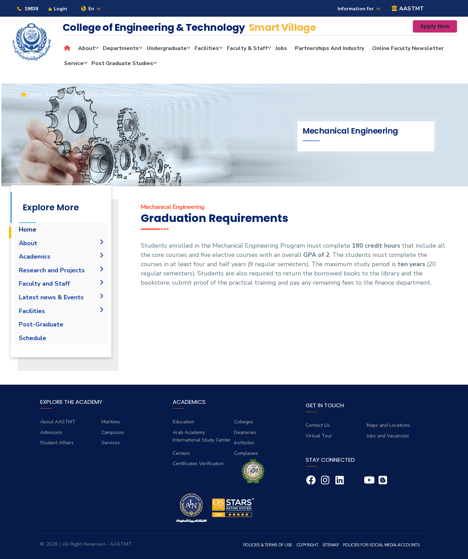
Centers (181, 453)
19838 (30, 8)
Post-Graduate (41, 324)
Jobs (281, 48)
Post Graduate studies (122, 63)
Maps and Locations (388, 425)
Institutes (244, 442)
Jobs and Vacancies (388, 436)
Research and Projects (52, 270)
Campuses (112, 432)
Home (27, 229)
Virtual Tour (319, 436)
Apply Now (435, 26)
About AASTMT (57, 422)
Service (74, 63)
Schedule (32, 338)
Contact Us (318, 425)
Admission (51, 432)
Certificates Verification (198, 463)
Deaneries (245, 432)
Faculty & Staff (247, 48)
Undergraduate (167, 48)
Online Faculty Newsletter (408, 48)
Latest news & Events (51, 297)
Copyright (307, 545)
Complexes (246, 453)
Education (183, 422)
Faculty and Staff (44, 284)
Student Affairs (57, 442)
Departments (121, 48)
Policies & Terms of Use (267, 545)
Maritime (110, 422)
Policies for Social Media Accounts (381, 545)
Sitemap (330, 545)
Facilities (207, 48)
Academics (34, 256)
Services (110, 442)
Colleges (243, 422)
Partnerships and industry (329, 48)
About (86, 48)
